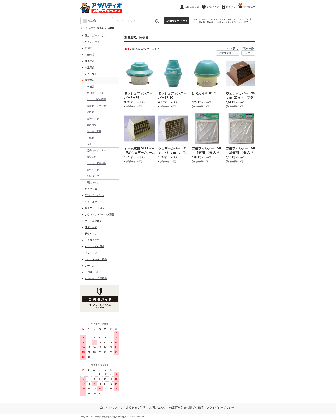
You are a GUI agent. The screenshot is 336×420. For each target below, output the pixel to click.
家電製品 (101, 28)
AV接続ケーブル (95, 93)
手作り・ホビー (93, 272)
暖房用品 (91, 125)
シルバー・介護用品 (96, 278)
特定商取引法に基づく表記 (186, 407)
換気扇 (111, 28)
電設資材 (91, 157)
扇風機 (90, 137)
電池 (89, 144)
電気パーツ (93, 182)
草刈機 (202, 22)
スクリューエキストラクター (228, 22)
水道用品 (90, 67)
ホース (194, 22)
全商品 (92, 28)
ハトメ (214, 19)
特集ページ (91, 233)
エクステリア (92, 240)
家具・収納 (91, 73)
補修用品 (90, 61)
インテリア (91, 253)
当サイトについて (111, 407)
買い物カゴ (247, 5)
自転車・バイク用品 (96, 259)
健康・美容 (91, 227)
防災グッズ (91, 189)
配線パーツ (93, 176)
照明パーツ (93, 169)
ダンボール (204, 19)
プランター (238, 19)
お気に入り (213, 7)
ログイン (231, 7)
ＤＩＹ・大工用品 (94, 208)
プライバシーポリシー (220, 407)
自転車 (248, 19)
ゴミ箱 (222, 19)
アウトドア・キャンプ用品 (99, 214)
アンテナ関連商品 (96, 99)
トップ (83, 28)
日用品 (88, 48)
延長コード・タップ (98, 150)
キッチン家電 (94, 131)
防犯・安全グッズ (94, 195)
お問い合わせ (157, 407)
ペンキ (194, 19)
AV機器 (90, 86)
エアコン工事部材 (96, 163)
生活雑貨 (90, 54)
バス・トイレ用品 (94, 246)
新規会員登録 (191, 7)
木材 (229, 19)
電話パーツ (93, 118)
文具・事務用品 (93, 221)
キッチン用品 (92, 41)
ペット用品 (91, 201)
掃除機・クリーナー (98, 105)
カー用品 (90, 265)
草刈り (210, 22)
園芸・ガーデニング (96, 35)
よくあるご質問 (136, 407)
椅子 (246, 22)
